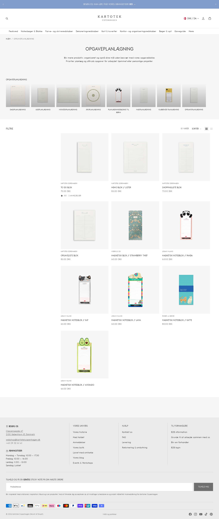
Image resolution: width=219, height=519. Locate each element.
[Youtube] (201, 514)
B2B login (175, 447)
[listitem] (191, 31)
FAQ (124, 437)
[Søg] (7, 18)
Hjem (8, 39)
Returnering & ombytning (134, 447)
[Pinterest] (211, 514)
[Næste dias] (215, 4)
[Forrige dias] (3, 4)
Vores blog (78, 458)
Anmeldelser (79, 442)
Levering (126, 442)
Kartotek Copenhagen (21, 514)
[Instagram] (195, 514)
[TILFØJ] (104, 176)
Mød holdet (78, 437)
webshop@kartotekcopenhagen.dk (23, 440)
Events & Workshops (83, 463)
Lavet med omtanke (83, 453)
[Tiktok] (206, 514)
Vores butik (78, 447)
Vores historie (80, 432)
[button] (196, 129)
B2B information (179, 432)
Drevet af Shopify (36, 514)
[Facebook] (190, 514)
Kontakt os (127, 432)
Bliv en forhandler (180, 442)
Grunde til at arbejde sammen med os (190, 437)
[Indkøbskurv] (209, 18)
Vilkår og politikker (110, 514)
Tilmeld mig (203, 487)
